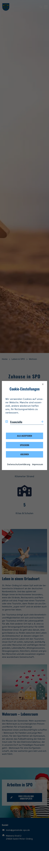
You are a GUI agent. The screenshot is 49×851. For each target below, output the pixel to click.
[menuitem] (18, 464)
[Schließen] (42, 384)
